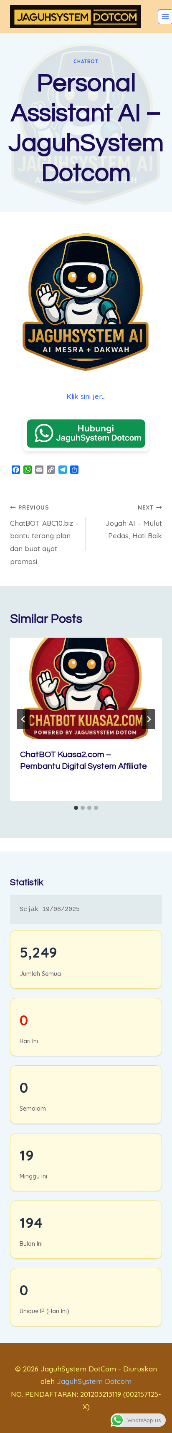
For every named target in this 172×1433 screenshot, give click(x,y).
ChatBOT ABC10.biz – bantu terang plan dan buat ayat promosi (44, 535)
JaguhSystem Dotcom (94, 1381)
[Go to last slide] (23, 719)
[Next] (148, 719)
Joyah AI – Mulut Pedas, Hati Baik (134, 522)
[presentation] (86, 688)
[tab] (76, 808)
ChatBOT (85, 61)
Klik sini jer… (86, 396)
